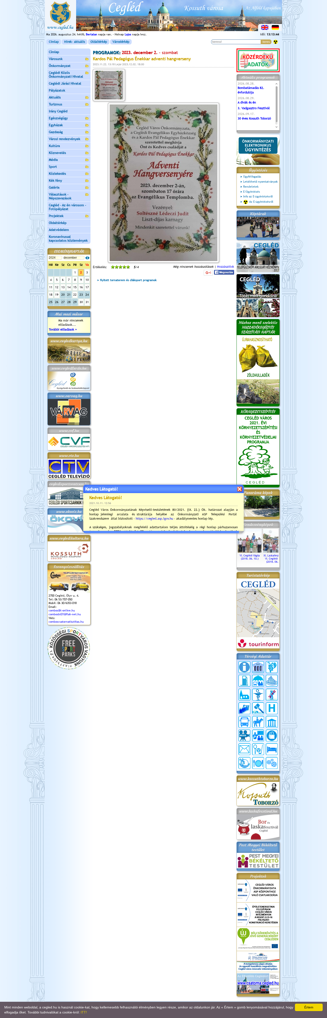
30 (81, 302)
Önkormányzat (60, 66)
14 (69, 287)
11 (50, 287)
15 (75, 287)
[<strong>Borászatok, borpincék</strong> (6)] (272, 667)
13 (63, 287)
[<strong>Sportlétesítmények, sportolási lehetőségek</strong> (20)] (258, 749)
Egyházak (56, 125)
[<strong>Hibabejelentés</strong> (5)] (272, 695)
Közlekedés (57, 173)
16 (81, 287)
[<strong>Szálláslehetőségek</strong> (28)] (272, 749)
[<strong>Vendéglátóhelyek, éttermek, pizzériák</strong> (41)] (258, 763)
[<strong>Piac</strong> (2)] (272, 735)
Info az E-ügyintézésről (258, 196)
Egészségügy (58, 118)
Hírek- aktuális (74, 42)
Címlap (54, 42)
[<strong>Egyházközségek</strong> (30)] (244, 695)
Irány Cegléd (58, 111)
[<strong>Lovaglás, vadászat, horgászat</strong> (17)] (258, 722)
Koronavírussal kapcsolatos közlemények (68, 238)
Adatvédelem (59, 230)
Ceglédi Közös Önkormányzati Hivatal (66, 74)
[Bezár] (239, 489)
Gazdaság (56, 132)
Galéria (54, 187)
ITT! (84, 1012)
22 (75, 294)
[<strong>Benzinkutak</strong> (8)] (244, 681)
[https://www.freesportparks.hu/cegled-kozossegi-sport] (68, 668)
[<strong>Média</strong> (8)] (244, 735)
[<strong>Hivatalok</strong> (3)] (244, 708)
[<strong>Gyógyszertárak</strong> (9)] (258, 695)
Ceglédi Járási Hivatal (65, 83)
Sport (53, 167)
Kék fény (55, 180)
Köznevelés (57, 153)
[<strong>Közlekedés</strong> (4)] (244, 722)
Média (53, 160)
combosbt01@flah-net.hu (65, 614)
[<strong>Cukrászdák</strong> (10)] (272, 681)
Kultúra (54, 146)
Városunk (55, 59)
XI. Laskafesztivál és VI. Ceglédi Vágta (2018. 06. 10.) (275, 558)
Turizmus (55, 104)
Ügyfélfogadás (252, 176)
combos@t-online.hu (62, 610)
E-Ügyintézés (251, 191)
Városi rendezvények (64, 139)
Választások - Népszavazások (60, 196)
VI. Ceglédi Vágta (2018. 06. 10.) (250, 557)
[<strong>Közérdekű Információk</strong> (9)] (244, 667)
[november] (86, 258)
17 (87, 287)
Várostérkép (121, 42)
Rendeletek (251, 186)
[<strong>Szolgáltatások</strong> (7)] (272, 763)
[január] (89, 258)
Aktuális (55, 97)
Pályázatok (57, 90)
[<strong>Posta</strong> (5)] (244, 749)
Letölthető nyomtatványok (260, 181)
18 (50, 294)
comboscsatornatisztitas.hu (66, 621)
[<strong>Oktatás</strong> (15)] (258, 735)
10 (87, 280)
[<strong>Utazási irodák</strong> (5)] (244, 763)
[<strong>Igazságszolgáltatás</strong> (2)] (258, 708)
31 (87, 302)
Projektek (56, 216)
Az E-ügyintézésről (261, 201)
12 (56, 287)
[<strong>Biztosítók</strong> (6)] (258, 681)
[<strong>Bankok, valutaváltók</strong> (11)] (258, 667)
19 (56, 294)
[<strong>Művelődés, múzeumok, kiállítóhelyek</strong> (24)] (272, 722)
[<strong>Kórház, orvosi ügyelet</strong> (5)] (272, 708)
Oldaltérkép (98, 42)
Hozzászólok (225, 266)
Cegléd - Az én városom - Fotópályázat (67, 207)
